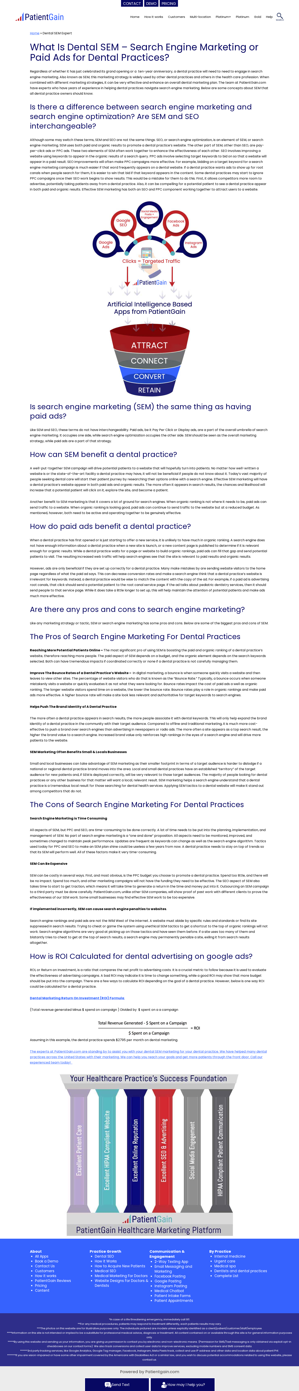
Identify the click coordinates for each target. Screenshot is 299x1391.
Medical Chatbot (169, 1290)
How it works (153, 17)
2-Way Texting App (171, 1261)
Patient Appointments (174, 1300)
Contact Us (45, 1266)
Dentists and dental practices (240, 1271)
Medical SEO (105, 1271)
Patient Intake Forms (173, 1295)
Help (269, 17)
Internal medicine (230, 1256)
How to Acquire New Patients (120, 1266)
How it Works (106, 1261)
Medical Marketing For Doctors (121, 1275)
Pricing (41, 1285)
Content (42, 1290)
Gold (257, 17)
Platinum (242, 17)
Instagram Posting (171, 1286)
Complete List (226, 1275)
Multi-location (200, 17)
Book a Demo (46, 1261)
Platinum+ (223, 17)
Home (135, 17)
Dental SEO (104, 1256)
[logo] (39, 17)
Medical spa (225, 1266)
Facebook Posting (170, 1276)
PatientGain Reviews (53, 1280)
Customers (176, 17)
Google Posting (168, 1281)
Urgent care (224, 1261)
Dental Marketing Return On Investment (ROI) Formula (77, 998)
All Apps (41, 1256)
